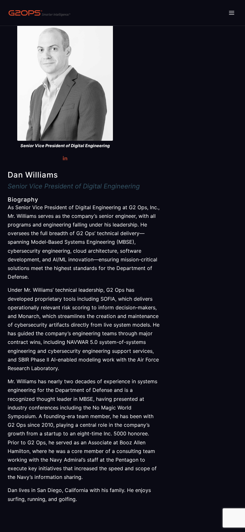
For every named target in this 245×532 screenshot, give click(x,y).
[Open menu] (231, 13)
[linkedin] (65, 158)
